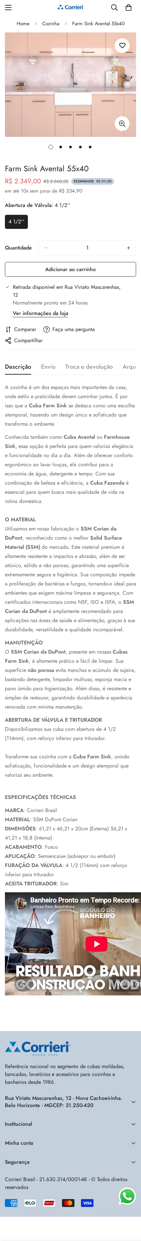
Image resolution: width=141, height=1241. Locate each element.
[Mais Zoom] (122, 123)
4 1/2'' (18, 223)
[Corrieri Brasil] (70, 8)
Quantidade (18, 247)
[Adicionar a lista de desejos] (122, 45)
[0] (128, 7)
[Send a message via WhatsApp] (127, 1196)
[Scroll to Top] (127, 1215)
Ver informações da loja (40, 313)
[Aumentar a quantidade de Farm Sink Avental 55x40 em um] (128, 248)
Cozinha (50, 23)
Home (23, 23)
